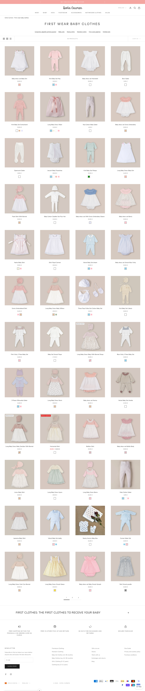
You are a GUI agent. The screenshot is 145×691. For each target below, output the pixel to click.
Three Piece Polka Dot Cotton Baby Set (90, 308)
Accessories (76, 12)
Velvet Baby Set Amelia (125, 400)
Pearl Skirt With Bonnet (19, 216)
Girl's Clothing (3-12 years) (60, 661)
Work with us (96, 655)
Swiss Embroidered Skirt (19, 308)
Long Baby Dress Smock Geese (54, 584)
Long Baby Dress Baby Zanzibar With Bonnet (19, 446)
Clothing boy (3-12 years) (60, 665)
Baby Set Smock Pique (55, 354)
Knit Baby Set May (54, 79)
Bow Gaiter (125, 79)
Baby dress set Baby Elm (19, 79)
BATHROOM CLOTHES (93, 12)
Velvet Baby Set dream (90, 262)
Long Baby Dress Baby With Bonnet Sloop (90, 354)
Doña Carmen (9, 18)
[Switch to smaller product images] (7, 38)
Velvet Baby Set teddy (55, 538)
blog (93, 661)
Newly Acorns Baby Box (90, 538)
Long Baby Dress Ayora (55, 492)
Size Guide (127, 648)
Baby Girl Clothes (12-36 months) (62, 655)
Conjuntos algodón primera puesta (45, 32)
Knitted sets (106, 32)
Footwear (63, 12)
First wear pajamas (95, 32)
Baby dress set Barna (125, 216)
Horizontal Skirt (55, 446)
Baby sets (61, 32)
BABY (45, 12)
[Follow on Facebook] (6, 674)
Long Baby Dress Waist (55, 125)
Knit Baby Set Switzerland (19, 125)
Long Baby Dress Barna (90, 492)
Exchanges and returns (99, 658)
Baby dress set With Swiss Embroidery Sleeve (90, 216)
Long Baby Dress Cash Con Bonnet (19, 584)
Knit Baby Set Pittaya (90, 170)
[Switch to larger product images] (4, 38)
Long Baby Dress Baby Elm (125, 170)
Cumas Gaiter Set (125, 538)
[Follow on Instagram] (11, 674)
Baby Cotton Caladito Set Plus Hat (54, 216)
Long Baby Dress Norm (55, 400)
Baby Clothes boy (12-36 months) (62, 658)
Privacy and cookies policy (132, 652)
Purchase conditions (130, 655)
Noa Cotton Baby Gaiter (90, 125)
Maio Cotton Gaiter (125, 492)
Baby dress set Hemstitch (90, 79)
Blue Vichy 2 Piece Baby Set (125, 354)
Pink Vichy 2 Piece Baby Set (19, 354)
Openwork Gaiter (19, 170)
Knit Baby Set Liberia (125, 308)
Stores (94, 652)
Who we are (95, 648)
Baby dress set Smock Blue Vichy (125, 262)
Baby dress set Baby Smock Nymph (90, 584)
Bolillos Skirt (90, 446)
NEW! (37, 12)
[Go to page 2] (78, 597)
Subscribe (12, 666)
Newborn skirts (82, 32)
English (121, 8)
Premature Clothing (58, 648)
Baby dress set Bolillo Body (125, 446)
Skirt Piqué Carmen (55, 262)
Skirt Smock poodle (126, 584)
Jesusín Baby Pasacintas (54, 170)
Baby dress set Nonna (90, 400)
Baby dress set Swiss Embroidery (125, 125)
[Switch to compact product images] (10, 38)
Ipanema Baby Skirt (19, 538)
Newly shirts (71, 32)
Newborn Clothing (57, 652)
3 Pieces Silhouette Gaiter (19, 400)
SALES (107, 12)
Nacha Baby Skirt (19, 262)
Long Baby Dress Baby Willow (54, 308)
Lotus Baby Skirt (19, 492)
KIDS (53, 12)
